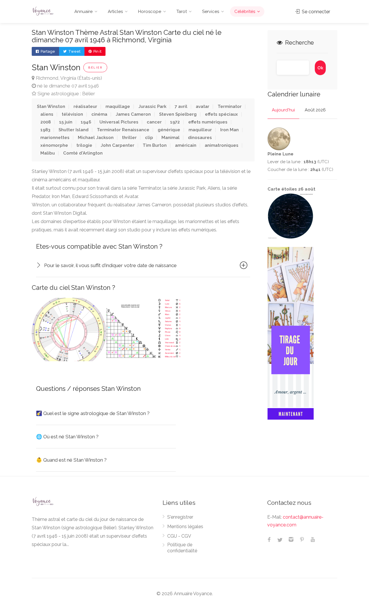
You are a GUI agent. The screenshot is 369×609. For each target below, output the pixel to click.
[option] (69, 329)
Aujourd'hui (283, 110)
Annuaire (83, 11)
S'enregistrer (180, 517)
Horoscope (149, 11)
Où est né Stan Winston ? (67, 436)
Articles (115, 11)
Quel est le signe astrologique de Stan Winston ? (93, 413)
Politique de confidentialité (182, 547)
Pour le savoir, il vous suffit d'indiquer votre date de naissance (110, 265)
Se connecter (315, 11)
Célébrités (244, 11)
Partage (47, 51)
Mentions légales (185, 526)
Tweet (73, 51)
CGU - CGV (179, 536)
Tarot (181, 11)
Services (210, 11)
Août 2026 (315, 110)
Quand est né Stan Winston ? (71, 460)
